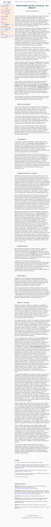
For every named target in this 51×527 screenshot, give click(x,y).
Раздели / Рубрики (4, 19)
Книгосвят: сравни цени (5, 27)
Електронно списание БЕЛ (5, 11)
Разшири (20, 1)
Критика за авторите (4, 22)
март (5, 16)
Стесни (22, 1)
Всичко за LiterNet (4, 37)
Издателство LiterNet (4, 6)
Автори (2, 21)
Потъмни (30, 1)
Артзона (2, 32)
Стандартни (34, 1)
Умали (28, 1)
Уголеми (25, 1)
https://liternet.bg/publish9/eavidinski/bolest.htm (23, 488)
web (49, 13)
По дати (2, 16)
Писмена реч (3, 34)
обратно (40, 462)
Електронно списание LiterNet (6, 9)
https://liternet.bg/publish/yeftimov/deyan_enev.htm (26, 493)
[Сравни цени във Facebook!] (9, 27)
